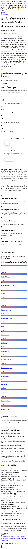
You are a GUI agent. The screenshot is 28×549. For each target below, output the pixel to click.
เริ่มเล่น (2, 14)
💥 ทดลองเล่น (12, 33)
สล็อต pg (3, 538)
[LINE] (1, 546)
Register (6, 14)
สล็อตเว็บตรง (21, 61)
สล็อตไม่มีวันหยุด (21, 536)
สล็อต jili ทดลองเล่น (15, 538)
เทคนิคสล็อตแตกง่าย (10, 536)
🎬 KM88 (3, 12)
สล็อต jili (7, 538)
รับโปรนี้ (10, 159)
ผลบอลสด (18, 65)
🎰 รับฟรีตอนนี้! (5, 33)
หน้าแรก (3, 536)
